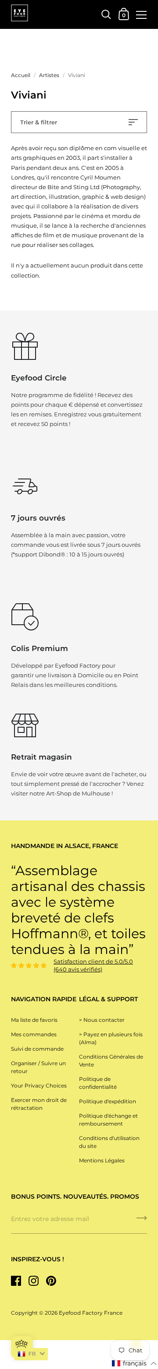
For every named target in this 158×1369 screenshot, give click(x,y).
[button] (134, 1363)
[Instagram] (33, 1280)
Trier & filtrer (38, 122)
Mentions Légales (102, 1160)
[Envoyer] (141, 1221)
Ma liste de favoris (34, 1020)
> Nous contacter (102, 1020)
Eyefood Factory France (90, 1312)
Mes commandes (34, 1034)
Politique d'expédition (107, 1101)
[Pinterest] (51, 1280)
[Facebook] (16, 1280)
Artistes (49, 75)
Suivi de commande (37, 1048)
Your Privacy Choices (39, 1085)
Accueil (20, 75)
